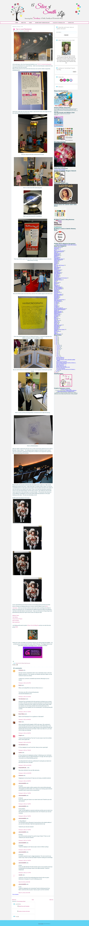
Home (16, 22)
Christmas (56, 260)
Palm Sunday (56, 289)
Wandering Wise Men (58, 311)
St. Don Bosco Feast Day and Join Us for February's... (66, 369)
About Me (23, 22)
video (55, 332)
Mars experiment (16, 622)
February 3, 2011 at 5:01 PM (25, 742)
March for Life (56, 282)
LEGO (55, 280)
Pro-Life (55, 293)
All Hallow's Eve (57, 253)
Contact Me (71, 22)
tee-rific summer (57, 331)
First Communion (57, 270)
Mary (55, 284)
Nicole (20, 685)
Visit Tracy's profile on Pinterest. (60, 169)
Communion (56, 261)
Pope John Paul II (57, 292)
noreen (20, 752)
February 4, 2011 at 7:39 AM (25, 750)
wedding (55, 333)
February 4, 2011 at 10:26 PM (25, 773)
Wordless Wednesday (58, 312)
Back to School (56, 257)
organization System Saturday (59, 329)
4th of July (56, 248)
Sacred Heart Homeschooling (42, 22)
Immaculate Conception (58, 279)
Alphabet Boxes (57, 255)
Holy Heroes (56, 274)
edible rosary (56, 322)
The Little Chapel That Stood (59, 309)
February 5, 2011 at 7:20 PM (25, 816)
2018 (57, 336)
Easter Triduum (56, 267)
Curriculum (56, 263)
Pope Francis (56, 291)
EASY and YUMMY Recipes (59, 265)
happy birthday (56, 325)
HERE (16, 627)
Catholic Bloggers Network (58, 258)
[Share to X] (15, 664)
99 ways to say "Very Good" (59, 250)
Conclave (55, 262)
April (57, 354)
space (29, 663)
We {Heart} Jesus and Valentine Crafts (63, 367)
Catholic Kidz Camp (57, 259)
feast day (55, 323)
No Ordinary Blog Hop (24, 663)
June (58, 351)
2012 (57, 343)
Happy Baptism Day (57, 272)
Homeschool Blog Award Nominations (60, 277)
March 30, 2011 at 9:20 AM (24, 881)
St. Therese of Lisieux (58, 307)
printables (55, 330)
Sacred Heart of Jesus (58, 295)
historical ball (56, 326)
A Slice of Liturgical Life (59, 22)
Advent (55, 252)
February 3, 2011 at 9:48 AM (25, 719)
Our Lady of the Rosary (58, 288)
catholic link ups (57, 320)
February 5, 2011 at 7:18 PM (25, 793)
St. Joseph (56, 303)
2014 (57, 340)
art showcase (56, 315)
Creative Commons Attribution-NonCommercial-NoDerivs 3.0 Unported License (67, 391)
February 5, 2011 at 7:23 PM (25, 829)
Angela (20, 735)
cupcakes (55, 321)
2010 (57, 371)
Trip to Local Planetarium (24, 29)
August (58, 349)
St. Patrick (56, 306)
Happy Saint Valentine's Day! (61, 363)
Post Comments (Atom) (21, 901)
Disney (55, 264)
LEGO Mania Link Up (60, 364)
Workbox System (57, 314)
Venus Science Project (17, 618)
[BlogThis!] (14, 664)
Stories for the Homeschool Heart (60, 308)
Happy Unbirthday (57, 273)
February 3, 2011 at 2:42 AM (25, 696)
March (58, 355)
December (58, 345)
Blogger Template (40, 923)
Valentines (56, 310)
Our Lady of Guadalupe (58, 287)
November (58, 346)
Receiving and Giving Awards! (61, 361)
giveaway (55, 324)
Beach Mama (22, 713)
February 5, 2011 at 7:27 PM (25, 872)
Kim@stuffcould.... (23, 767)
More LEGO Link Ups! (60, 358)
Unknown (21, 670)
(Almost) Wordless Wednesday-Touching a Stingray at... (66, 362)
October (58, 347)
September (59, 348)
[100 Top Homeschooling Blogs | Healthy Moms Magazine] (65, 244)
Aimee (20, 721)
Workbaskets (56, 313)
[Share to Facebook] (17, 664)
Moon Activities (15, 620)
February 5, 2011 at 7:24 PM (25, 840)
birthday (55, 317)
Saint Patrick (56, 297)
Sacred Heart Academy (58, 294)
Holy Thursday (56, 276)
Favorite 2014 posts (57, 269)
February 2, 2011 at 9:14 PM (25, 682)
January (58, 370)
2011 (57, 344)
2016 (57, 338)
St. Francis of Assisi (57, 301)
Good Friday (56, 271)
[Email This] (13, 664)
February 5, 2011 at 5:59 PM (25, 781)
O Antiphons (56, 286)
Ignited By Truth (57, 278)
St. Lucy (55, 304)
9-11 (55, 249)
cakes (55, 319)
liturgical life (56, 328)
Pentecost (56, 290)
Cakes (30, 22)
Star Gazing (15, 617)
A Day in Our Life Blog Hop (33, 625)
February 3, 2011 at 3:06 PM (25, 733)
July (57, 350)
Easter (55, 266)
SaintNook (56, 298)
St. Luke (55, 305)
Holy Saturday (56, 275)
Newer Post (14, 899)
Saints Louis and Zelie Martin (59, 299)
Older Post (51, 899)
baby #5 (55, 316)
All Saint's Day (56, 254)
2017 (57, 337)
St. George (56, 302)
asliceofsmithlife (22, 783)
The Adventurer (22, 698)
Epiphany (55, 268)
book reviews (56, 318)
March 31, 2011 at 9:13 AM (24, 892)
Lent (55, 281)
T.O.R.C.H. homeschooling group (44, 64)
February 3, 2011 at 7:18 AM (25, 711)
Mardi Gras (56, 283)
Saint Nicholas (56, 296)
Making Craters (15, 615)
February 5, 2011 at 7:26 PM (25, 860)
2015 (57, 339)
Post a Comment (15, 894)
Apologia (55, 256)
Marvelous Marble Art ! (60, 357)
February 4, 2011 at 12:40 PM (25, 765)
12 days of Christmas (58, 247)
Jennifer (21, 874)
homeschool (18, 663)
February (58, 356)
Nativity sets (56, 285)
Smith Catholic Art (57, 300)
